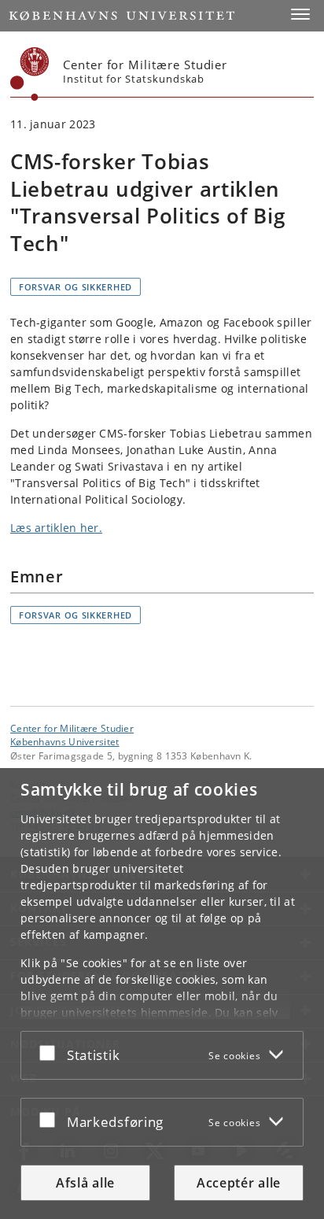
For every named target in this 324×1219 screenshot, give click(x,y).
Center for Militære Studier (72, 728)
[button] (300, 14)
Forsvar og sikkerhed (75, 287)
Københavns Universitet (65, 741)
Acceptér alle (239, 1182)
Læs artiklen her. (56, 527)
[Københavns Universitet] (30, 74)
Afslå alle (85, 1182)
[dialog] (162, 993)
